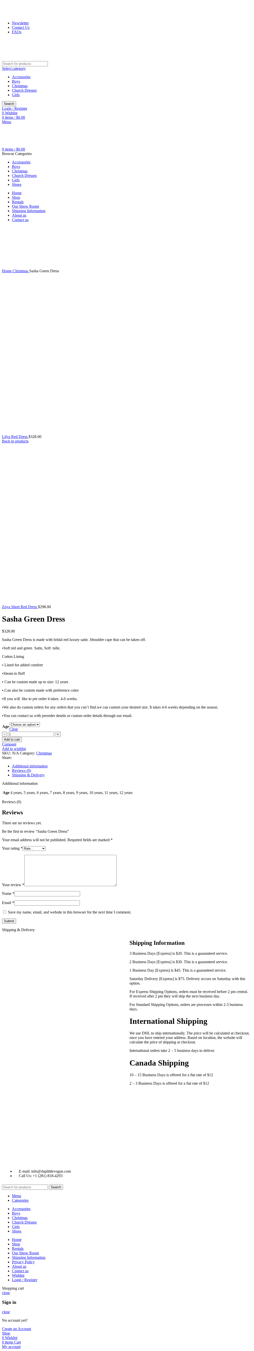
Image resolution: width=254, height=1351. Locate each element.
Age (5, 726)
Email (8, 903)
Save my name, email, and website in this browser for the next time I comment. (69, 912)
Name (8, 893)
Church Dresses (24, 90)
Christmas (20, 86)
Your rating (12, 848)
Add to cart (12, 739)
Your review (13, 885)
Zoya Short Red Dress (20, 607)
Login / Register (24, 1280)
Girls (16, 95)
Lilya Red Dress (15, 437)
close (6, 1293)
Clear (13, 729)
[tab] (132, 766)
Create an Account (16, 1329)
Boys (16, 81)
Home (7, 271)
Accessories (21, 77)
